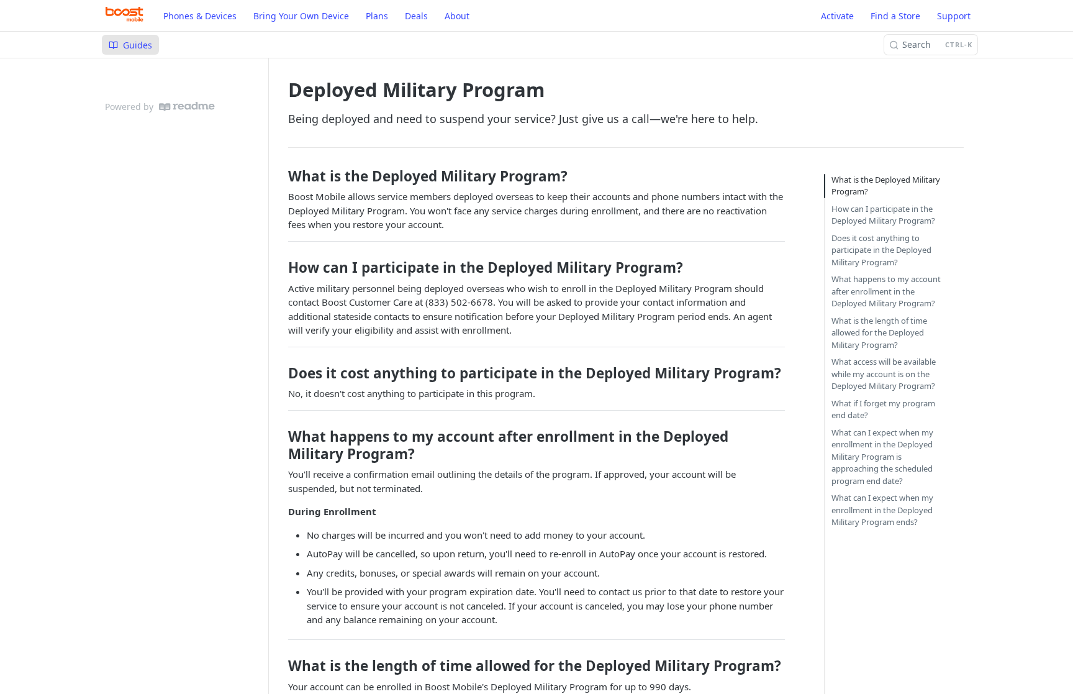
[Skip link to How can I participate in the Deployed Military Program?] (283, 268)
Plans (377, 16)
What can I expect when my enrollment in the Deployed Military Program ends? (882, 509)
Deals (416, 16)
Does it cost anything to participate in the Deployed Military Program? (881, 250)
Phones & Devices (200, 16)
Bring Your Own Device (301, 16)
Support (954, 16)
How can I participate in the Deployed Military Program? (883, 215)
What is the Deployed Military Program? (885, 186)
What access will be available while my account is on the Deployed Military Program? (883, 373)
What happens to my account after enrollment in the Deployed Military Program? (886, 291)
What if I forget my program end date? (883, 409)
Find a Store (895, 16)
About (457, 16)
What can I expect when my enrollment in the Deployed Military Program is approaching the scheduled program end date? (882, 456)
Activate (837, 16)
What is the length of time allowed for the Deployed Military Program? (879, 332)
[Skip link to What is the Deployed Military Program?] (283, 176)
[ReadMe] (187, 106)
